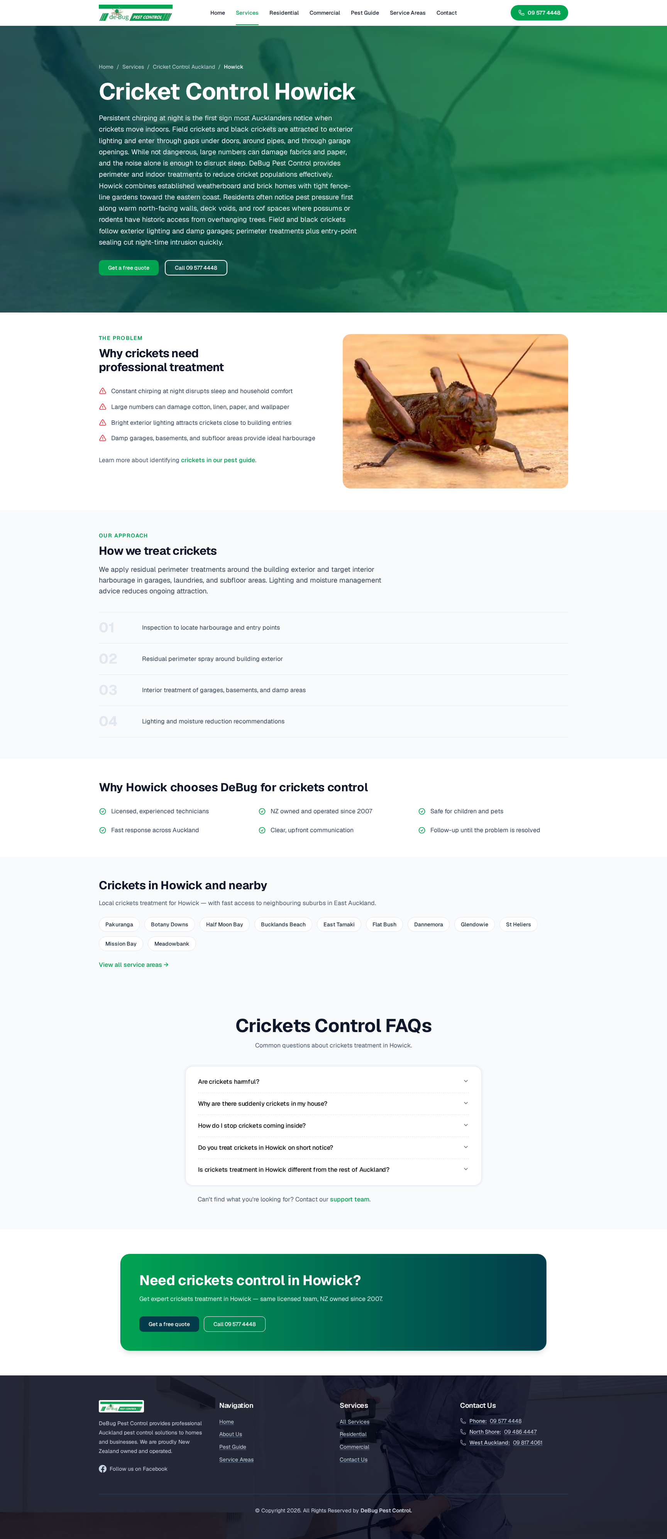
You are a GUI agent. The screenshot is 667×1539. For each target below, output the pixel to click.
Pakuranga (119, 924)
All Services (354, 1421)
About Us (230, 1434)
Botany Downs (169, 924)
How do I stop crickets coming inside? (252, 1126)
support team (349, 1199)
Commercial (325, 12)
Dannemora (428, 924)
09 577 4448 (544, 12)
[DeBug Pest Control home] (135, 12)
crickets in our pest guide (218, 460)
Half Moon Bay (224, 924)
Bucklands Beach (283, 924)
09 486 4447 (503, 1431)
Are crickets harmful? (228, 1082)
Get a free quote (128, 267)
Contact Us (353, 1459)
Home (217, 12)
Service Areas (408, 12)
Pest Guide (365, 12)
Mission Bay (121, 943)
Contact (447, 12)
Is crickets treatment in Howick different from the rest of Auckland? (293, 1170)
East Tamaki (339, 924)
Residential (284, 12)
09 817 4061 (505, 1442)
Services (247, 12)
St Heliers (518, 924)
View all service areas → (134, 965)
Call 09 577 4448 (196, 267)
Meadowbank (172, 943)
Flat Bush (384, 924)
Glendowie (474, 924)
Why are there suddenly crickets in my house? (262, 1104)
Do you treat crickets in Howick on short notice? (265, 1148)
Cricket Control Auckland (184, 66)
